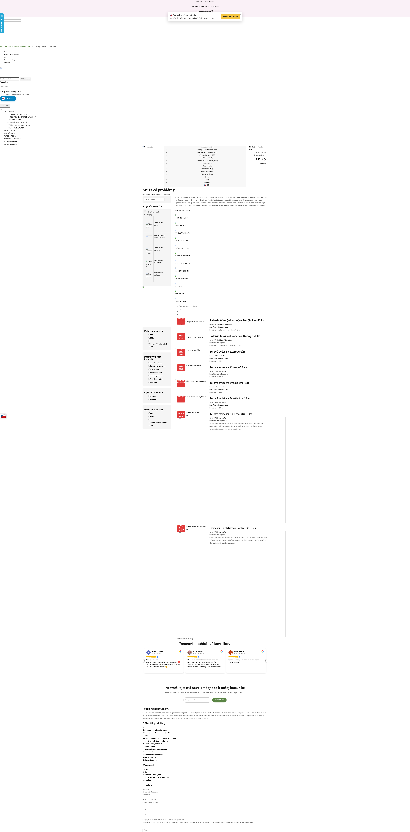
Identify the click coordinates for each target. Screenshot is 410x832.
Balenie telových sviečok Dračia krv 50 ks (236, 320)
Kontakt (145, 736)
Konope (153, 399)
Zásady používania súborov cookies (156, 749)
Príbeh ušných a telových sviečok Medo (157, 733)
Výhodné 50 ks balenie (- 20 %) (158, 345)
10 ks (152, 338)
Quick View (224, 327)
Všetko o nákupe (149, 746)
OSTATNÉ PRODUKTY (11, 141)
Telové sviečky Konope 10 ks (228, 367)
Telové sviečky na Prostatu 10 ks (230, 414)
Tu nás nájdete (148, 752)
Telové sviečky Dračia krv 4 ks (229, 383)
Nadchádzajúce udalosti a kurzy (155, 730)
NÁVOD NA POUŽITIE (11, 144)
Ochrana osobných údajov (152, 744)
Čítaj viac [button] (149, 670)
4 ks (151, 335)
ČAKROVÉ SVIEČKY (15, 120)
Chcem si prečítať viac (182, 210)
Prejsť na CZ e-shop (230, 16)
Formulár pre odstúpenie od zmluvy (156, 741)
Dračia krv (153, 396)
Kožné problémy (156, 373)
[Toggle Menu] (1, 109)
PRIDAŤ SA (219, 700)
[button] (265, 661)
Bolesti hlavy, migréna (158, 366)
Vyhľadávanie (25, 79)
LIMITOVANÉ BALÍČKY (16, 128)
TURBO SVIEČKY (10, 136)
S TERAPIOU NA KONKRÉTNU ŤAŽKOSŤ (22, 117)
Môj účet (146, 769)
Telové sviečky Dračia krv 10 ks (230, 398)
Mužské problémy (156, 376)
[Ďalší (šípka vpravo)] (406, 416)
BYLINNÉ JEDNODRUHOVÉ (18, 122)
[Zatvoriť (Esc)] (407, 2)
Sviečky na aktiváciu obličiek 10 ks (232, 528)
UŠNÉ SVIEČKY (9, 131)
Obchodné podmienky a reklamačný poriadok (160, 738)
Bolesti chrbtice (156, 363)
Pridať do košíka (226, 324)
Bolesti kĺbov (155, 369)
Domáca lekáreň (152, 195)
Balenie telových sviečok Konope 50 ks (234, 336)
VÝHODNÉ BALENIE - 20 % (18, 114)
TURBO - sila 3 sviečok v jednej (19, 125)
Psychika (153, 382)
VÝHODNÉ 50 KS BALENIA (13, 139)
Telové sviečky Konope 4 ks (227, 351)
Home (145, 195)
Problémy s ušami (156, 379)
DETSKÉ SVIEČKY (10, 133)
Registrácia (4, 82)
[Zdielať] (403, 2)
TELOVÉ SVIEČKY (10, 112)
